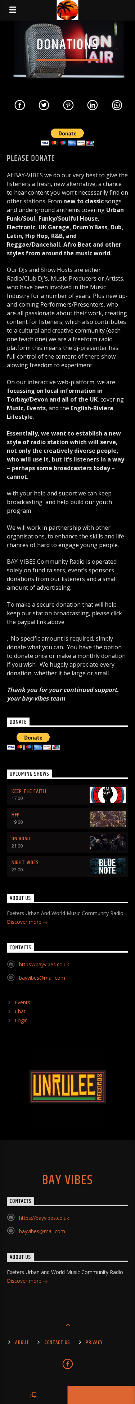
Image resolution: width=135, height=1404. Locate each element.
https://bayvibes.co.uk (44, 964)
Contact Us (57, 1343)
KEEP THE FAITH (29, 791)
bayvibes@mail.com (42, 977)
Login (21, 1020)
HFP (16, 814)
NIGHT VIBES (25, 862)
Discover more (25, 921)
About (22, 1343)
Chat (20, 1011)
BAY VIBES (67, 1180)
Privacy (94, 1343)
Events (22, 1002)
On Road (21, 838)
